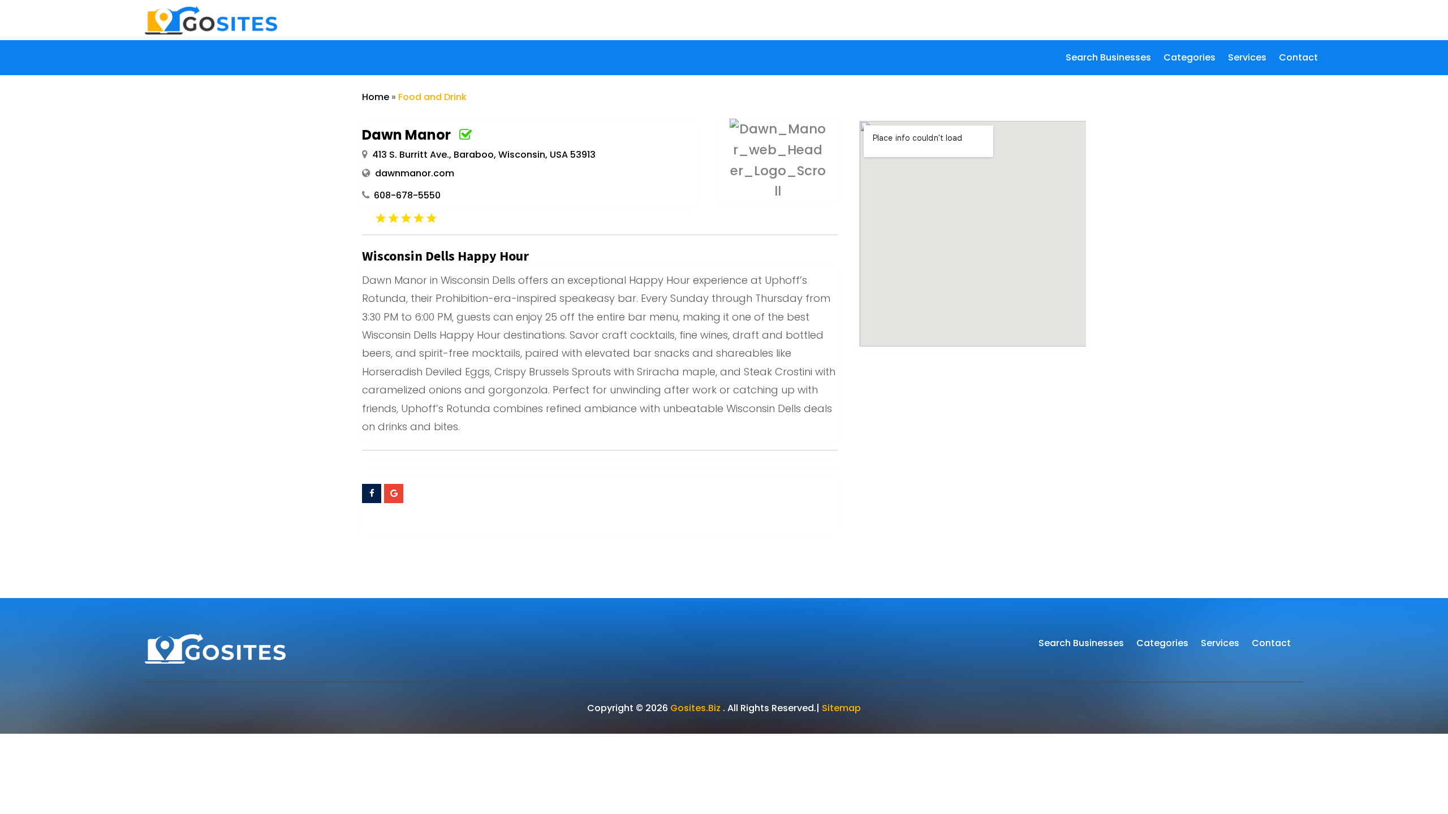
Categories (1189, 59)
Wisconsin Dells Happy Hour (445, 256)
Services (1247, 59)
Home (375, 96)
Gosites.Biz (695, 708)
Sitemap (841, 708)
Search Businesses (1108, 59)
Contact (1298, 59)
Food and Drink (432, 96)
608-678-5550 (407, 195)
